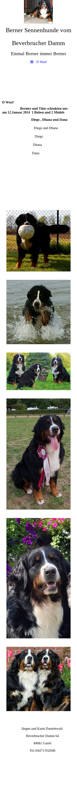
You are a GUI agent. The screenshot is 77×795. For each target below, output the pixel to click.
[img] (38, 12)
